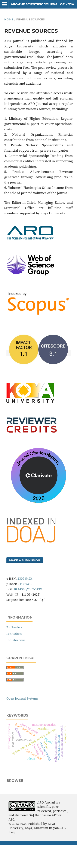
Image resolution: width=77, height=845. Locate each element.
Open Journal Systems (22, 698)
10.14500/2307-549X (27, 589)
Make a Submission (24, 560)
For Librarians (15, 640)
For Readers (14, 627)
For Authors (14, 634)
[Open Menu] (4, 4)
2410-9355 (25, 584)
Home (8, 19)
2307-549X (25, 578)
